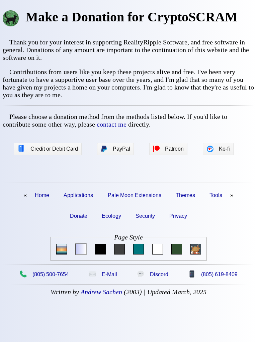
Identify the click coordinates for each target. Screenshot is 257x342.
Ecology (111, 216)
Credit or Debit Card (47, 148)
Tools (215, 195)
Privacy (178, 216)
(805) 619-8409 (213, 274)
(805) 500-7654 (44, 274)
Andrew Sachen (101, 292)
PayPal (121, 149)
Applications (78, 195)
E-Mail (103, 274)
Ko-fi (224, 149)
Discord (152, 274)
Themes (185, 195)
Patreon (174, 149)
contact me (111, 124)
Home (42, 195)
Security (145, 216)
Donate (78, 216)
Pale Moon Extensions (134, 195)
